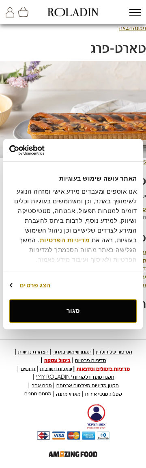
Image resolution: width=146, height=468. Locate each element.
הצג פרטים (34, 285)
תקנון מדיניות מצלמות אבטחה (87, 385)
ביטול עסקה (57, 360)
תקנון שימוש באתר (72, 352)
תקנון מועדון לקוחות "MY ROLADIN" (75, 377)
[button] (135, 13)
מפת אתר (42, 385)
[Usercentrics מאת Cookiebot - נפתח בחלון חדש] (43, 150)
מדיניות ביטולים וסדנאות (103, 368)
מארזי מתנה (68, 393)
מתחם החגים (38, 393)
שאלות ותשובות (56, 368)
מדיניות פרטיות (90, 360)
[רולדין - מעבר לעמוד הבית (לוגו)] (73, 12)
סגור (73, 310)
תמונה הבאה (132, 28)
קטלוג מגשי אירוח (103, 393)
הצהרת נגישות (33, 352)
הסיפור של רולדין (114, 352)
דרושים (28, 368)
